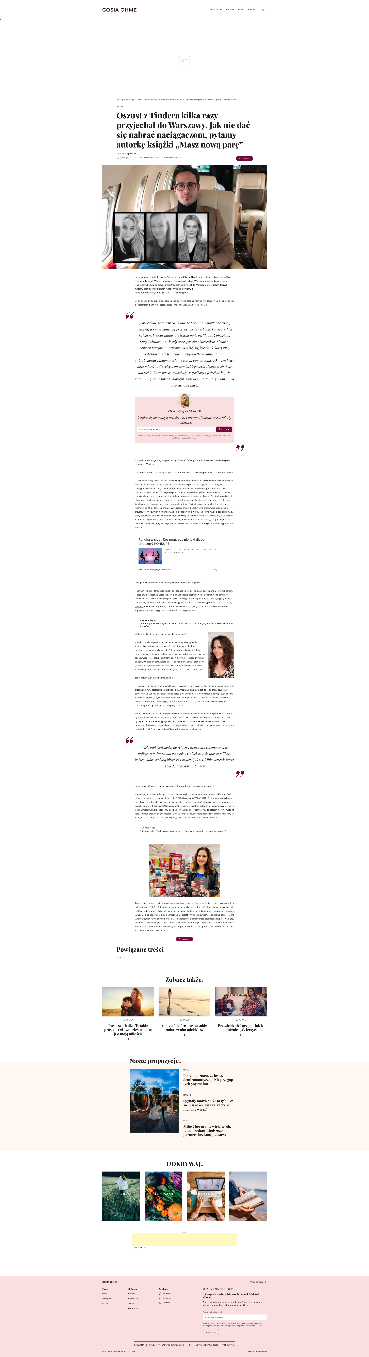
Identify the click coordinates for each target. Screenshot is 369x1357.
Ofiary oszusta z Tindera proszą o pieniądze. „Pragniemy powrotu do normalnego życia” (183, 831)
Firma (105, 1289)
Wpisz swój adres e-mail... (213, 1312)
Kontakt (252, 9)
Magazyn (215, 10)
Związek (132, 100)
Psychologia (133, 1299)
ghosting (139, 606)
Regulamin (139, 1345)
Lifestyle (131, 1293)
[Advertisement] (184, 1239)
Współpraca (107, 1299)
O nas (241, 9)
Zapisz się (224, 429)
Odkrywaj (132, 1289)
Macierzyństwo (134, 1308)
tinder (120, 957)
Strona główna (122, 100)
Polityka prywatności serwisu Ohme (166, 1345)
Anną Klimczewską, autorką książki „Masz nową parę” (162, 293)
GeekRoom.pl (261, 1351)
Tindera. (185, 814)
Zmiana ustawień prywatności (203, 1345)
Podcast (230, 9)
